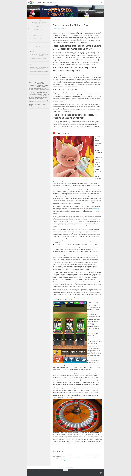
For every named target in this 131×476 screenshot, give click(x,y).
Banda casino (40, 84)
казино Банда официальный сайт (39, 101)
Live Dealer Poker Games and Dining (92, 454)
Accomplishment (32, 83)
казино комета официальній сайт (36, 104)
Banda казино (41, 87)
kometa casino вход (40, 91)
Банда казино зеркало (41, 97)
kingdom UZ (47, 89)
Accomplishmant (40, 82)
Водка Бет (44, 98)
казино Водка (46, 101)
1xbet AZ (34, 82)
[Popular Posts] (34, 79)
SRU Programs (53, 2)
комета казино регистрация (44, 105)
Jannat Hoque (56, 28)
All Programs (38, 2)
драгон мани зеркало (33, 100)
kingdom (43, 89)
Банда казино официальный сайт (36, 98)
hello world (71, 454)
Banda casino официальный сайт (38, 85)
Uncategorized (56, 19)
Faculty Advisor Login (70, 467)
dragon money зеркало (37, 88)
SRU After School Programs (33, 95)
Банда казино (44, 95)
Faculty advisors (60, 467)
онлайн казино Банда (34, 107)
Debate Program (39, 46)
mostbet (39, 92)
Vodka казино (39, 95)
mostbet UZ (34, 94)
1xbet (30, 82)
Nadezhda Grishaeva (42, 94)
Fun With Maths (39, 35)
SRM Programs (46, 2)
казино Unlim (38, 100)
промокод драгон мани (43, 107)
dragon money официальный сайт (36, 89)
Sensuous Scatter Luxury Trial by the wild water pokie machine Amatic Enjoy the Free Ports (59, 456)
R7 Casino (47, 94)
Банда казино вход (31, 97)
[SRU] (101, 473)
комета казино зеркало (36, 105)
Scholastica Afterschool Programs (47, 9)
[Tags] (44, 79)
